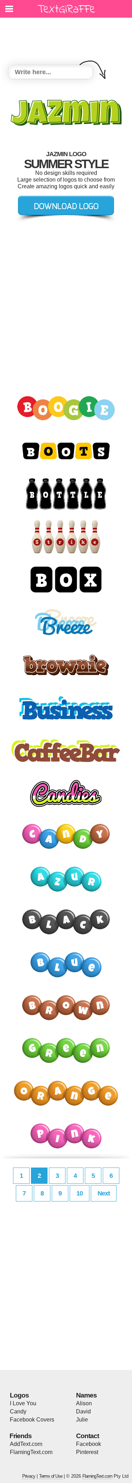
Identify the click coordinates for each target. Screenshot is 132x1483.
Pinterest (87, 1452)
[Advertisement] (68, 37)
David (83, 1411)
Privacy (28, 1476)
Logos (19, 1395)
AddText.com (26, 1444)
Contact (87, 1436)
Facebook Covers (32, 1420)
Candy (18, 1411)
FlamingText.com (31, 1452)
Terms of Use (50, 1476)
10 (79, 1193)
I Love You (23, 1403)
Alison (84, 1403)
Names (86, 1395)
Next (104, 1193)
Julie (82, 1420)
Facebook (88, 1444)
